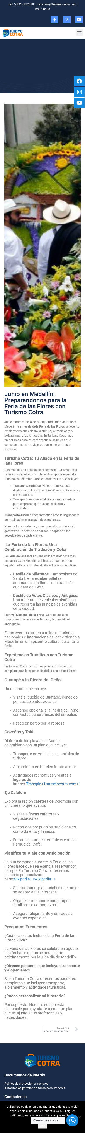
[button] (79, 32)
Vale (42, 1126)
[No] (79, 1117)
